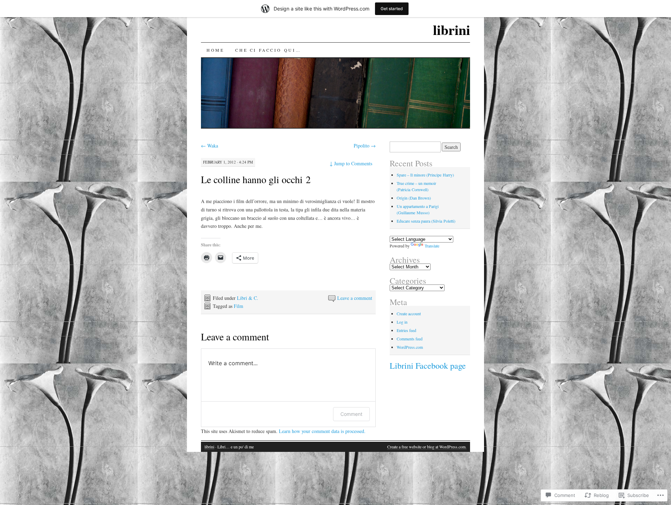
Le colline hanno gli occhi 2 (256, 179)
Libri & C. (247, 298)
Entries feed (406, 330)
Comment (351, 414)
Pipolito (365, 145)
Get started (392, 8)
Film (238, 306)
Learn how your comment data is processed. (322, 431)
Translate (432, 245)
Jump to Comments (351, 163)
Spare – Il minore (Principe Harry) (425, 175)
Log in (402, 322)
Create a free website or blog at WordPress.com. (427, 446)
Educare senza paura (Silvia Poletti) (426, 221)
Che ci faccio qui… (268, 50)
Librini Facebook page (428, 365)
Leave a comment (354, 298)
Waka (209, 145)
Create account (409, 313)
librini (451, 29)
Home (215, 50)
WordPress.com (410, 347)
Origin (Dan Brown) (414, 198)
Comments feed (410, 338)
